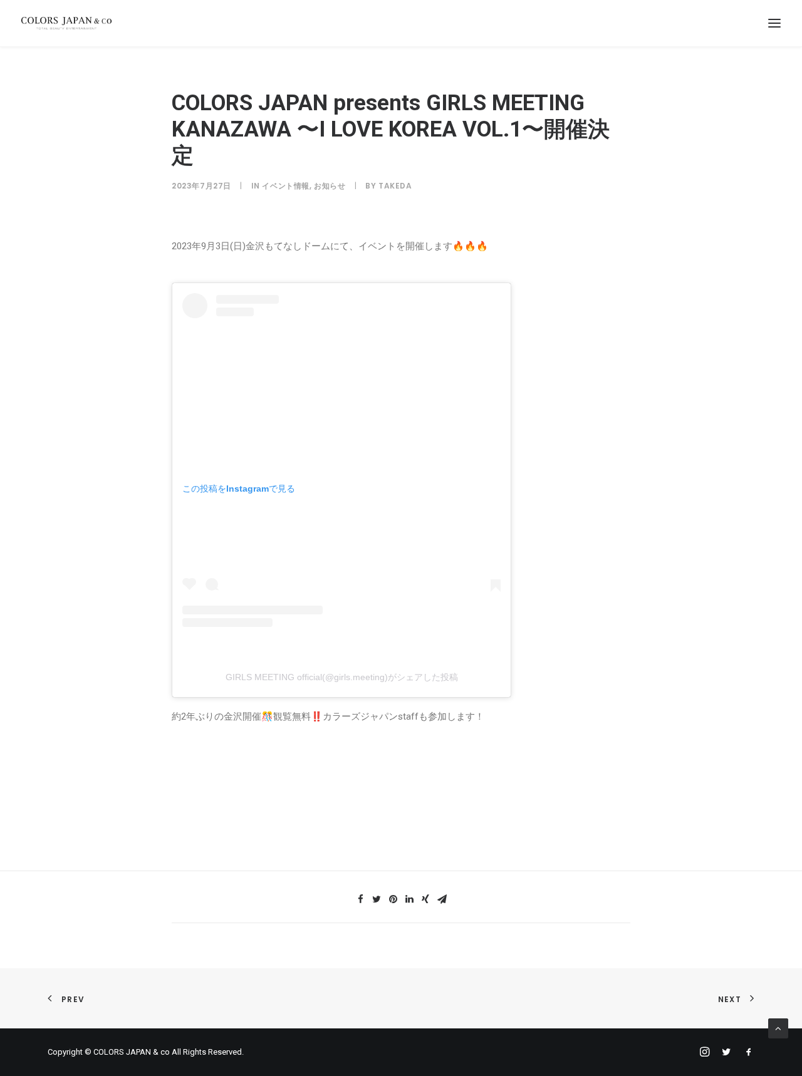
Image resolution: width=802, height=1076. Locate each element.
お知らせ (329, 185)
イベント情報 (286, 185)
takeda (395, 185)
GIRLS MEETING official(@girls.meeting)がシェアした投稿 (342, 677)
